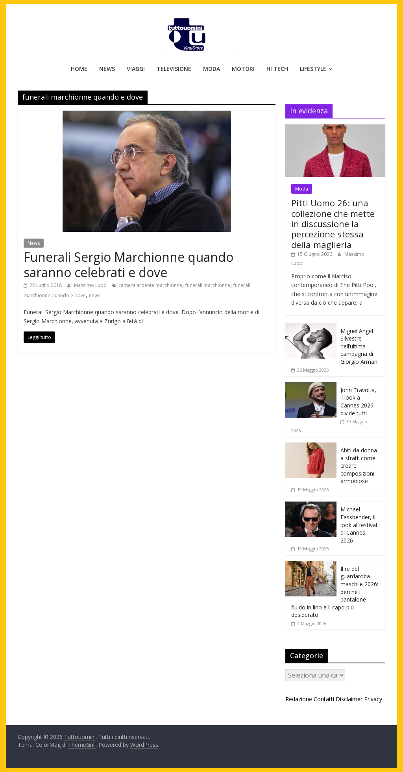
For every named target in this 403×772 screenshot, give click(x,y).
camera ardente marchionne (150, 285)
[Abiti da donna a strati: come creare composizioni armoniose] (310, 446)
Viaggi (136, 68)
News (107, 68)
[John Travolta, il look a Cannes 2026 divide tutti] (310, 386)
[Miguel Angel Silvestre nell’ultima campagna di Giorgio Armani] (310, 327)
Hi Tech (277, 68)
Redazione (298, 699)
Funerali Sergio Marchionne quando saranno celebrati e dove (128, 264)
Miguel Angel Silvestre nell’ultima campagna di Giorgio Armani (359, 346)
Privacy (373, 699)
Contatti (324, 699)
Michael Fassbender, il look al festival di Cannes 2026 (358, 524)
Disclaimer (349, 699)
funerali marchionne (207, 285)
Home (79, 68)
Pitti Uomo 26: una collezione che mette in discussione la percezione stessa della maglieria (333, 223)
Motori (243, 68)
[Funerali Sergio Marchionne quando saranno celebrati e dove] (147, 115)
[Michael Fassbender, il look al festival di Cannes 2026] (310, 505)
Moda (211, 68)
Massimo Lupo (91, 285)
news (94, 295)
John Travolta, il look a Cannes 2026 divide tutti (358, 401)
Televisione (174, 68)
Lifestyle (313, 68)
